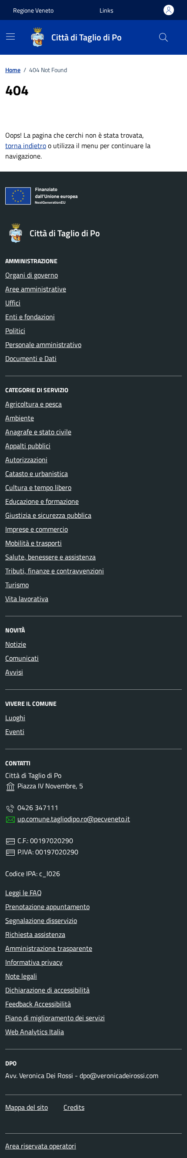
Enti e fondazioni (30, 316)
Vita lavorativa (26, 598)
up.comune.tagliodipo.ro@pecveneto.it (73, 819)
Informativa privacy (34, 962)
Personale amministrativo (43, 344)
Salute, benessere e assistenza (50, 557)
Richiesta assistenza (35, 934)
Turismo (17, 584)
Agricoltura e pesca (33, 404)
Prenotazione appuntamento (47, 906)
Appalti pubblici (27, 445)
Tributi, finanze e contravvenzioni (54, 571)
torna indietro (25, 145)
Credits (73, 1107)
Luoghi (15, 717)
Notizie (15, 644)
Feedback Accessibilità (38, 1004)
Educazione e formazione (42, 501)
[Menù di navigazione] (10, 36)
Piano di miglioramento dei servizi (55, 1017)
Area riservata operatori (40, 1146)
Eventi (14, 731)
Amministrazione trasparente (48, 948)
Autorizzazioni (26, 459)
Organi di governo (31, 275)
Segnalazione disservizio (41, 920)
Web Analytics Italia (34, 1031)
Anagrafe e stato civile (38, 432)
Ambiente (19, 418)
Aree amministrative (35, 289)
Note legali (21, 976)
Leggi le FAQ (23, 892)
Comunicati (22, 658)
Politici (15, 330)
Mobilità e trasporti (33, 543)
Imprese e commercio (36, 529)
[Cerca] (163, 37)
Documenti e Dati (31, 358)
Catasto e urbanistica (36, 473)
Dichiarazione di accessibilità (47, 990)
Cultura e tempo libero (38, 487)
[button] (107, 10)
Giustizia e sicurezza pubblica (48, 515)
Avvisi (14, 672)
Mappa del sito (26, 1107)
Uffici (12, 303)
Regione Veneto (33, 10)
